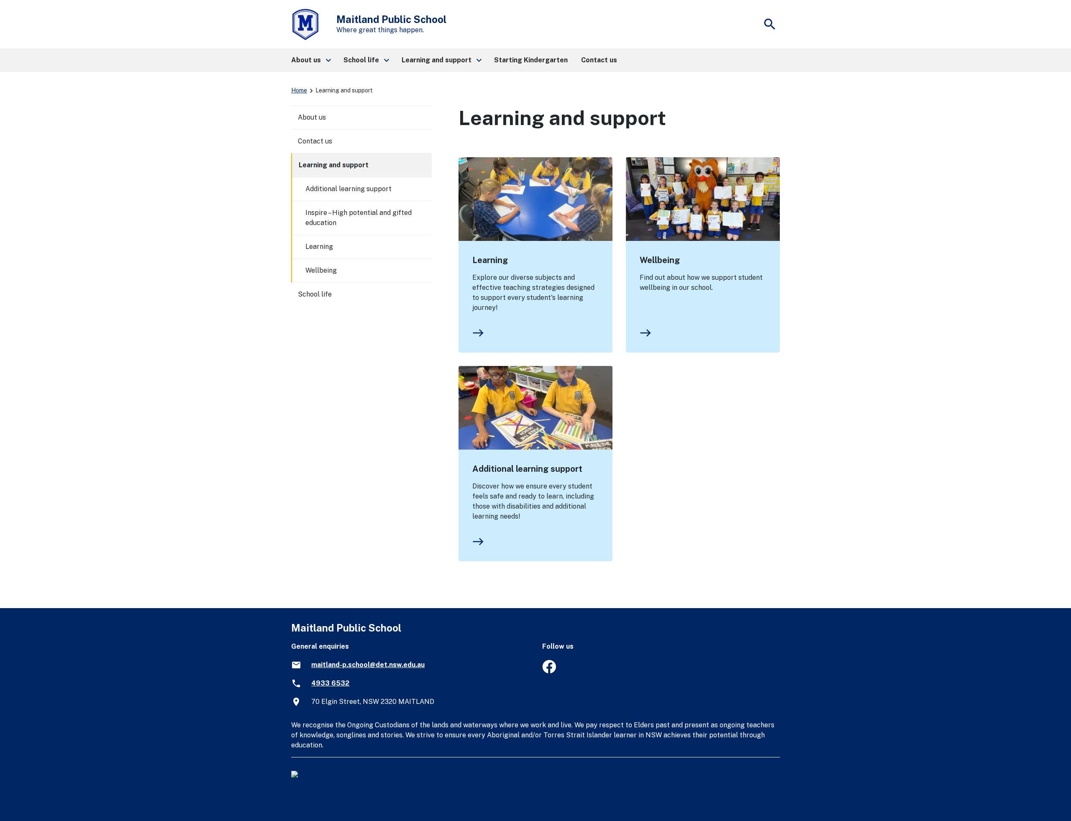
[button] (310, 60)
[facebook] (549, 671)
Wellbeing (660, 260)
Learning (490, 260)
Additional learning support (527, 469)
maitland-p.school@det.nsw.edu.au (368, 665)
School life (315, 294)
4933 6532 (330, 683)
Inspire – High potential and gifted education (358, 218)
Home (299, 90)
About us (312, 117)
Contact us (315, 141)
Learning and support (334, 165)
